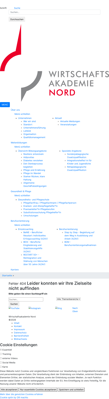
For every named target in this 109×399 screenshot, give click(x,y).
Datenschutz (20, 332)
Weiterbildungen (19, 142)
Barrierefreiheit (21, 335)
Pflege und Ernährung (34, 170)
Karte (5, 366)
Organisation (29, 134)
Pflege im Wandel (32, 173)
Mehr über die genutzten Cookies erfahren (21, 394)
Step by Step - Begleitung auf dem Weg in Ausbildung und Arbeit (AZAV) (79, 235)
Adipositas (28, 157)
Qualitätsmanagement (34, 137)
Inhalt (16, 323)
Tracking (6, 354)
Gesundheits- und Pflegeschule (33, 199)
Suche (17, 8)
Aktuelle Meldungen (70, 121)
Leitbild (27, 131)
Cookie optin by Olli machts (14, 397)
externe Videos (10, 358)
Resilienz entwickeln (33, 154)
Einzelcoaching (25, 229)
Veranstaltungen (68, 124)
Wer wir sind (29, 121)
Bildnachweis (20, 339)
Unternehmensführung (34, 127)
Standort (27, 124)
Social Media (8, 362)
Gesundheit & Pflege (21, 191)
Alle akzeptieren (9, 389)
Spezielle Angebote (71, 151)
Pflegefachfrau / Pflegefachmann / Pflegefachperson (49, 202)
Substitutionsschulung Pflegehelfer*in (42, 212)
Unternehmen (25, 118)
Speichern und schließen (71, 389)
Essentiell (7, 349)
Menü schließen (22, 114)
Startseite (7, 275)
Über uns (15, 110)
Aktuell (58, 118)
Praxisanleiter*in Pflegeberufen (38, 209)
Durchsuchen (16, 19)
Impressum (19, 329)
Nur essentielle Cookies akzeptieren (38, 389)
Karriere (15, 269)
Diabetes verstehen (33, 160)
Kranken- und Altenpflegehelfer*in (40, 206)
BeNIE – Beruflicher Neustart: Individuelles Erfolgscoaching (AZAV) (35, 235)
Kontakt (18, 326)
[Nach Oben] (78, 308)
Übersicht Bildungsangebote (32, 151)
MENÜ (5, 104)
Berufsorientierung (20, 221)
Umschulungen (30, 215)
